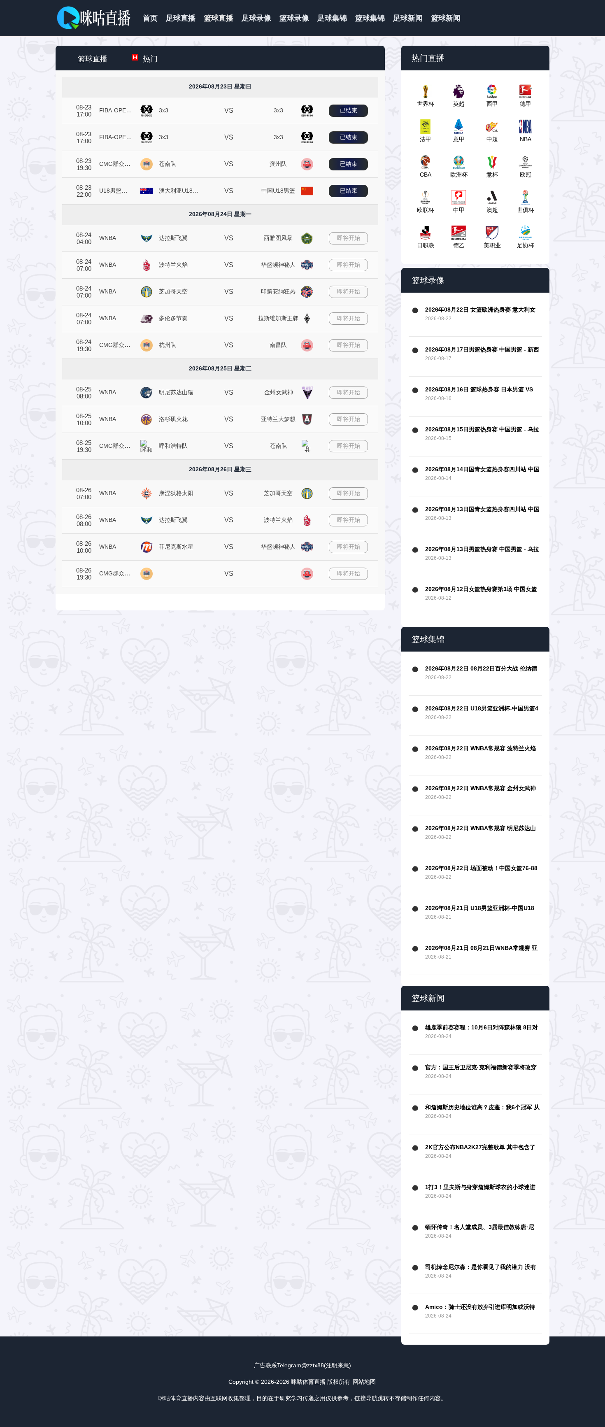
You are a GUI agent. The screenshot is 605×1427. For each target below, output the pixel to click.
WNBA (107, 238)
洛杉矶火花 (173, 419)
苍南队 (167, 164)
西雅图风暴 (278, 238)
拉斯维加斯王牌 (278, 318)
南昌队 (278, 345)
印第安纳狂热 (278, 291)
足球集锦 (332, 18)
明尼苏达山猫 (176, 392)
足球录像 (256, 18)
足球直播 (180, 18)
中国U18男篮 (278, 190)
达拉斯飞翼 (173, 238)
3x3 (163, 110)
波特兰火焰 (173, 264)
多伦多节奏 (173, 318)
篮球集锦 (370, 18)
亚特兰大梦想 (278, 419)
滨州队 (278, 164)
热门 (150, 59)
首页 (150, 18)
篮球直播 (218, 18)
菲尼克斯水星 (176, 546)
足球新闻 (408, 18)
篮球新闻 (446, 18)
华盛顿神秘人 (278, 264)
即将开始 (348, 238)
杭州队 (167, 345)
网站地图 (364, 1381)
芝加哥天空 (173, 291)
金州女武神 (278, 392)
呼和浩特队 (173, 445)
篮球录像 (294, 18)
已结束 (348, 110)
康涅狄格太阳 (176, 493)
